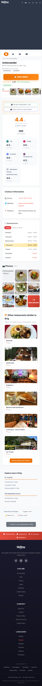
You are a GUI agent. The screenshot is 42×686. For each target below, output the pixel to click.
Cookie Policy (21, 623)
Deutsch (21, 651)
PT (40, 3)
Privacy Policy (21, 616)
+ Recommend (7, 85)
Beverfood (34, 667)
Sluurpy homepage (10, 501)
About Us (21, 608)
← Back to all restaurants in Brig (21, 524)
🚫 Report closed (22, 515)
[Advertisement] (21, 26)
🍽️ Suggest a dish (26, 511)
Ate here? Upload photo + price (22, 104)
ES (29, 3)
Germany (21, 588)
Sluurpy (21, 595)
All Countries (21, 573)
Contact (21, 612)
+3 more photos (33, 301)
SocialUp (30, 670)
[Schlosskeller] (5, 91)
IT (22, 3)
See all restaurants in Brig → (21, 460)
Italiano (21, 636)
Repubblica (7, 667)
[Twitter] (26, 561)
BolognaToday (13, 670)
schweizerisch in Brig (11, 482)
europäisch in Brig (10, 485)
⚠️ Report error (9, 515)
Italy (21, 577)
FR (33, 3)
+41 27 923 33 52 (25, 198)
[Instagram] (21, 561)
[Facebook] (16, 561)
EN (26, 3)
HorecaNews (25, 667)
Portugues (21, 655)
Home (4, 58)
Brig (8, 58)
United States (21, 592)
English (21, 640)
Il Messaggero (16, 667)
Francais (21, 647)
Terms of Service (21, 619)
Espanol (21, 643)
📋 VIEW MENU (21, 77)
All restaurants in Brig (11, 498)
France (21, 580)
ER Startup (22, 670)
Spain (21, 584)
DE (36, 3)
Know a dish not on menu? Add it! (22, 109)
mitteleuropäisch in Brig (12, 488)
